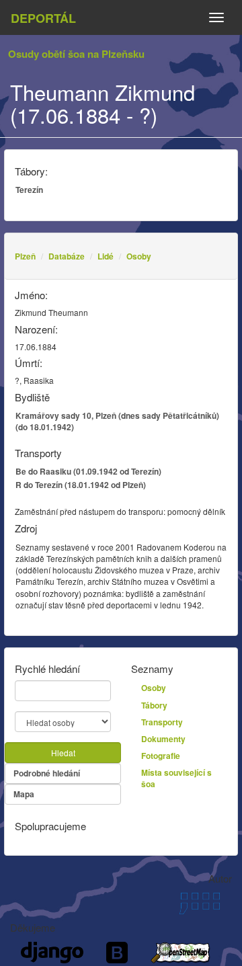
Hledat (63, 752)
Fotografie (160, 756)
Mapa (23, 794)
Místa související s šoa (176, 778)
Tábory (154, 705)
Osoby (138, 256)
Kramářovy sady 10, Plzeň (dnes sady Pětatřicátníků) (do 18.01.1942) (117, 421)
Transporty (162, 722)
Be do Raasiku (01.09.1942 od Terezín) (88, 471)
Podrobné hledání (46, 773)
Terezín (29, 190)
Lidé (105, 256)
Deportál (43, 18)
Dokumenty (163, 739)
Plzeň (25, 256)
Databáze (66, 256)
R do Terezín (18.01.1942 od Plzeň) (80, 485)
